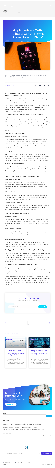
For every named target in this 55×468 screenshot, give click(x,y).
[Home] (3, 12)
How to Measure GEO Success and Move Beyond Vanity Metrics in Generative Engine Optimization (16, 353)
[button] (35, 85)
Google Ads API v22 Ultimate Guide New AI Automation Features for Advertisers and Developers (39, 353)
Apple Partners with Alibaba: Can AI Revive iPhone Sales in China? (22, 12)
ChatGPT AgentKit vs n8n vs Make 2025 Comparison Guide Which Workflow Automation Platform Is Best (23, 429)
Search (4, 413)
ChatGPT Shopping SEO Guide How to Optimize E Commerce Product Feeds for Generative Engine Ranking (24, 426)
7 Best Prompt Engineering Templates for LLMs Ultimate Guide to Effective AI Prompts (20, 427)
